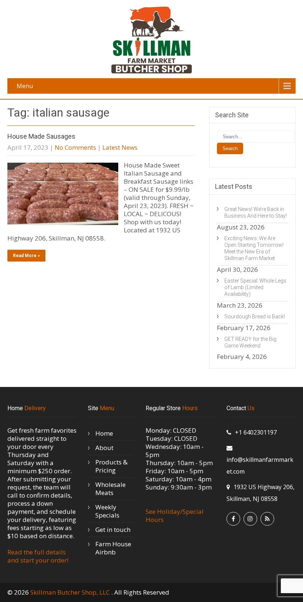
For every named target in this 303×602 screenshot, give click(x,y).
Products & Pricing (111, 466)
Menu (25, 86)
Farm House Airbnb (113, 548)
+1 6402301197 (256, 432)
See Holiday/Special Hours (175, 515)
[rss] (267, 519)
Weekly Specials (107, 511)
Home (104, 433)
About (104, 447)
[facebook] (233, 519)
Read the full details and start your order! (37, 556)
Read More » (26, 255)
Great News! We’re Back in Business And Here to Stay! (255, 212)
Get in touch (112, 529)
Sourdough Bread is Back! (254, 316)
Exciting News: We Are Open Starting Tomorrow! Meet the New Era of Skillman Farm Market (253, 248)
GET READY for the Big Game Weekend (250, 342)
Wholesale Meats (110, 488)
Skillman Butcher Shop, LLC (70, 592)
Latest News (119, 147)
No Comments (75, 147)
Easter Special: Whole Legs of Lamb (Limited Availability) (255, 287)
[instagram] (250, 519)
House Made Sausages (41, 136)
